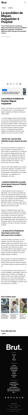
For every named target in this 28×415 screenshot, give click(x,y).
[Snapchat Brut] (14, 397)
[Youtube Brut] (11, 397)
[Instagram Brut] (8, 397)
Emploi (3, 333)
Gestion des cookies (14, 411)
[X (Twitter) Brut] (19, 397)
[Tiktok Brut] (5, 397)
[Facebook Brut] (16, 397)
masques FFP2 (22, 196)
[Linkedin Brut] (22, 397)
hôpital (14, 281)
